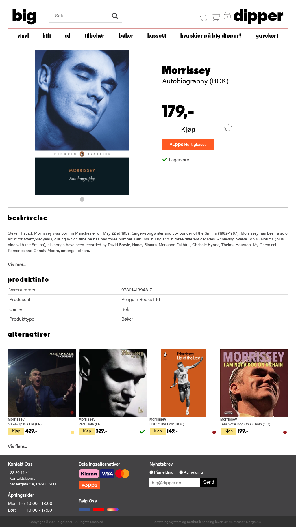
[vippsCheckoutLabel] (188, 144)
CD (68, 36)
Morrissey (186, 70)
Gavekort (267, 36)
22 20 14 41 (19, 472)
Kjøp (188, 129)
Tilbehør (94, 36)
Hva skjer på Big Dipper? (211, 36)
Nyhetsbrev (161, 463)
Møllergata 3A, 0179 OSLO (33, 484)
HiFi (47, 36)
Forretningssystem (166, 521)
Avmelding (193, 472)
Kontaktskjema (22, 478)
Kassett (156, 36)
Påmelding (163, 472)
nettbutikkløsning (200, 521)
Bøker (126, 36)
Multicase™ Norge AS (245, 521)
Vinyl (23, 36)
